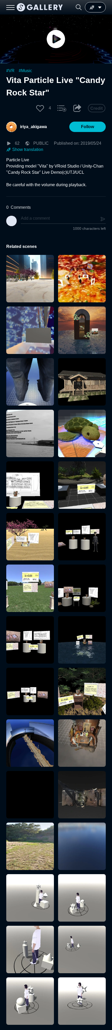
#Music (25, 70)
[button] (78, 7)
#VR (10, 70)
